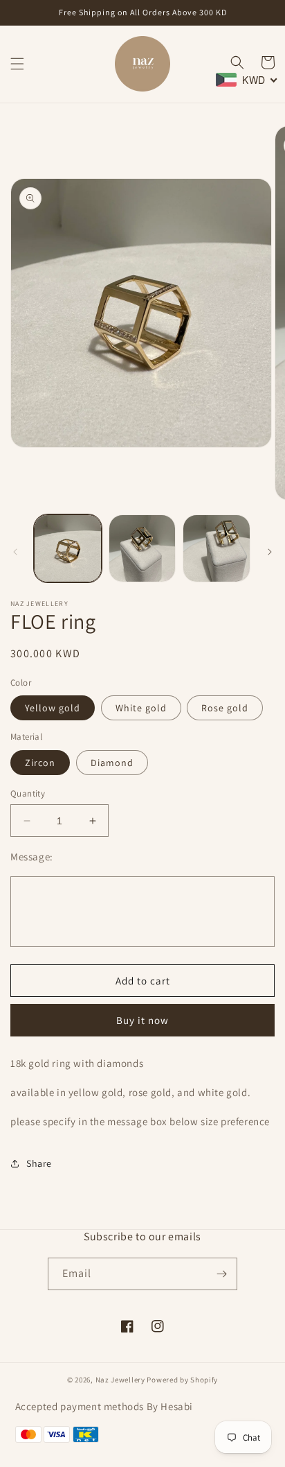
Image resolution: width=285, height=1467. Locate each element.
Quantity (27, 793)
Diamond (112, 762)
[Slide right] (270, 552)
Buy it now (142, 1020)
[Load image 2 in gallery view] (142, 548)
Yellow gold (52, 708)
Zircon (40, 762)
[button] (17, 64)
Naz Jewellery (120, 1379)
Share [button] (39, 1163)
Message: (31, 856)
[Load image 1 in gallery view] (68, 548)
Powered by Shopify (182, 1379)
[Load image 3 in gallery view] (216, 548)
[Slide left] (15, 552)
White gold (141, 708)
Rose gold (224, 708)
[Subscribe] (221, 1274)
